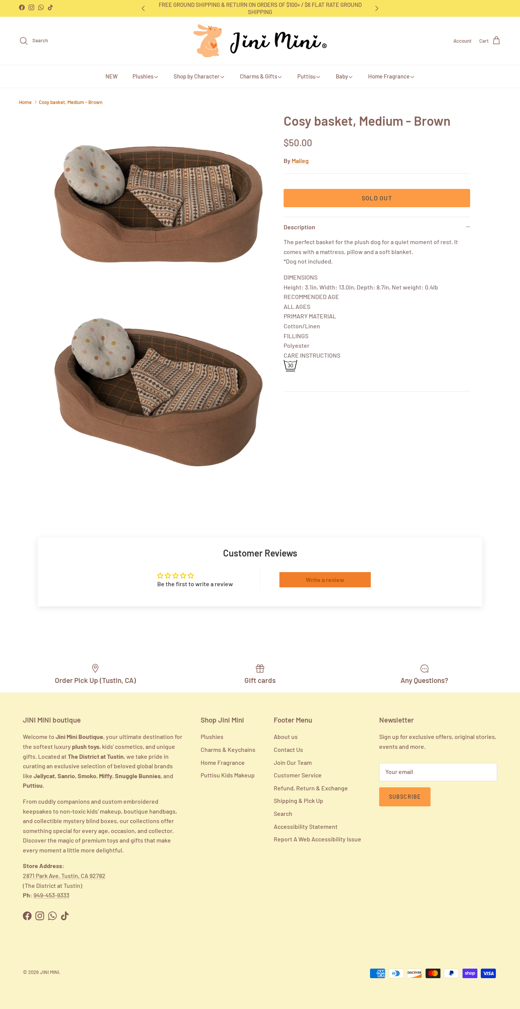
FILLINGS (296, 335)
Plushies (142, 76)
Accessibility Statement (306, 826)
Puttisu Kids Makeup (228, 775)
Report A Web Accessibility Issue (317, 839)
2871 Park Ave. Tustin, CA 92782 (64, 875)
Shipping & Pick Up (298, 800)
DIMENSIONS (300, 277)
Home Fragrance (389, 76)
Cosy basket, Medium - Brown (70, 102)
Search (283, 813)
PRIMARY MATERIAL (310, 316)
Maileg (300, 160)
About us (286, 736)
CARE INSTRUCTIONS (312, 355)
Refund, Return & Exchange (311, 788)
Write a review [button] (325, 579)
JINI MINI (49, 972)
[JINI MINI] (260, 40)
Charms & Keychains (228, 749)
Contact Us (288, 749)
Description (299, 226)
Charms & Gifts (258, 76)
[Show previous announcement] (143, 8)
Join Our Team (293, 762)
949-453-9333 (51, 895)
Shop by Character (197, 76)
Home (25, 102)
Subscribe (405, 796)
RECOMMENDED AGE (311, 296)
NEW (111, 76)
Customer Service (298, 775)
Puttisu (306, 76)
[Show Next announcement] (377, 8)
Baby (342, 76)
